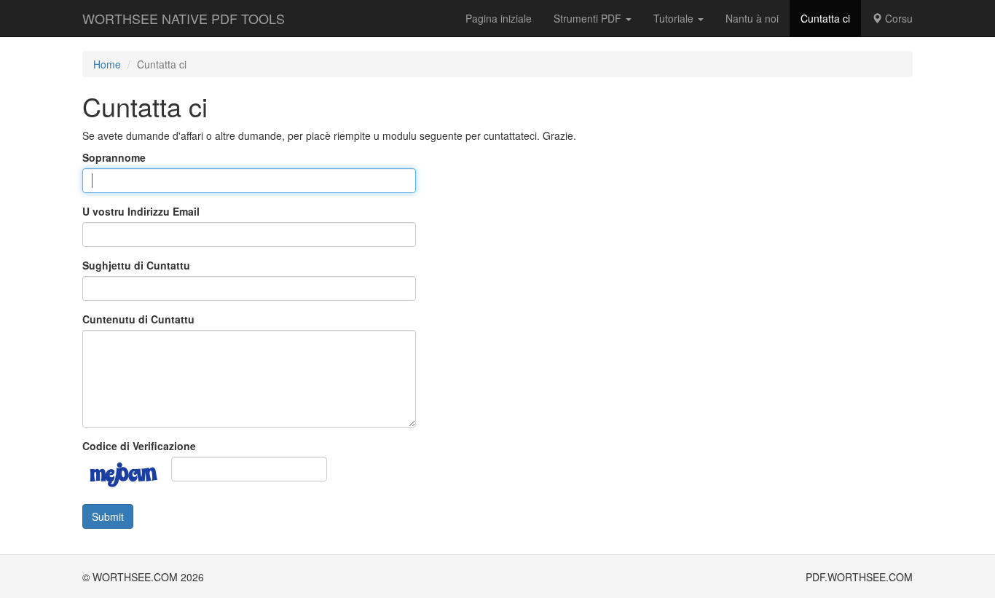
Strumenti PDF (589, 18)
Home (107, 64)
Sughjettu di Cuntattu (136, 265)
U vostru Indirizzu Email (141, 211)
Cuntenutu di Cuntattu (138, 319)
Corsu (897, 18)
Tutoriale (674, 18)
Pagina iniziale (498, 18)
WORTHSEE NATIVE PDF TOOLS (183, 18)
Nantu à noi (752, 18)
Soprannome (114, 157)
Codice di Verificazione (139, 445)
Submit (108, 516)
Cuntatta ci (825, 18)
